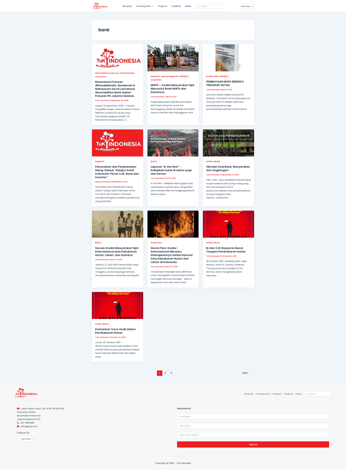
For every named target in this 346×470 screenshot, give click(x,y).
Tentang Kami (143, 6)
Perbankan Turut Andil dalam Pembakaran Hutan (115, 331)
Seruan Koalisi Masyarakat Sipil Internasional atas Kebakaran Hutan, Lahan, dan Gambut (116, 251)
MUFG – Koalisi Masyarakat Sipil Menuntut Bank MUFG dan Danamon (172, 88)
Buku (216, 76)
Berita (154, 161)
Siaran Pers (100, 76)
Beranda (127, 6)
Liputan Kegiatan (169, 76)
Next (246, 372)
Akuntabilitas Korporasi (107, 73)
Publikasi (176, 6)
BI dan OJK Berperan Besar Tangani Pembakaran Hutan (226, 249)
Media (188, 6)
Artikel (209, 76)
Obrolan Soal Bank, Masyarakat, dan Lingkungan (228, 168)
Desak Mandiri (127, 73)
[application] (152, 6)
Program (162, 6)
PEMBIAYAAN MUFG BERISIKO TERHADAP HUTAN (225, 83)
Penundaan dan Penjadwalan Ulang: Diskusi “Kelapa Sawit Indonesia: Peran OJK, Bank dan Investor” (117, 172)
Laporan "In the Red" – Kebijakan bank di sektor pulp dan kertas (171, 170)
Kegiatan (155, 76)
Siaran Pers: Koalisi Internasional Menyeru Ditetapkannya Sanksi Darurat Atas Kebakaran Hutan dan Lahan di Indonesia (172, 255)
